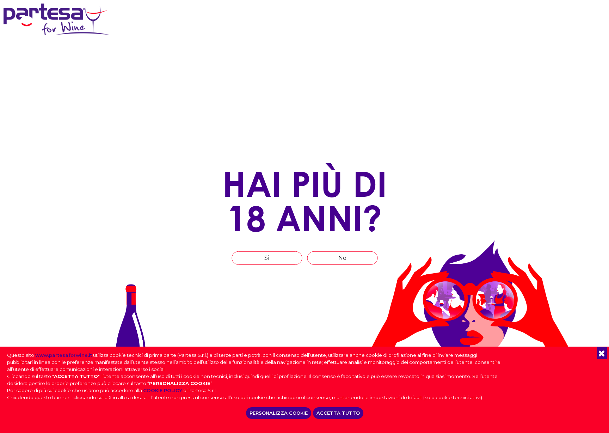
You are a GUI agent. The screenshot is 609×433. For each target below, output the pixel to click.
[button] (602, 353)
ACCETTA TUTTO (338, 413)
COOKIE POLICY (162, 390)
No (342, 258)
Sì (267, 258)
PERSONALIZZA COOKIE (279, 413)
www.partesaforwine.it (63, 355)
